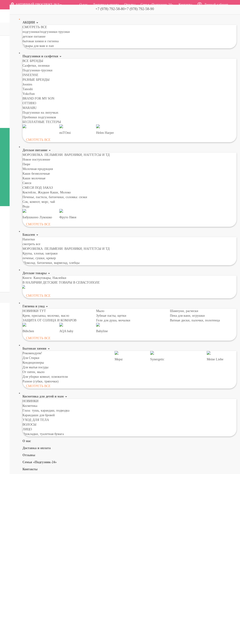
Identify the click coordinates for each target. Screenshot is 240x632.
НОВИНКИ (30, 401)
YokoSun (28, 94)
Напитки (28, 239)
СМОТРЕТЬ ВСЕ (34, 27)
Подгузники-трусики (37, 70)
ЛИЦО (27, 429)
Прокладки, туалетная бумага (43, 434)
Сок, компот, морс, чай (38, 202)
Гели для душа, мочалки (113, 320)
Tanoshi (27, 89)
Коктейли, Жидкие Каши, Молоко (46, 192)
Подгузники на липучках (40, 112)
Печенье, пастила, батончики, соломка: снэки (54, 197)
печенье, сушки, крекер (39, 258)
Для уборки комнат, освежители (45, 376)
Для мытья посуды (35, 367)
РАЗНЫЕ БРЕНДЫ (35, 79)
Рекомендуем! (32, 353)
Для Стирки (30, 358)
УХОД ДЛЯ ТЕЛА (35, 420)
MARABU (29, 108)
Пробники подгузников (39, 117)
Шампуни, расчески (184, 311)
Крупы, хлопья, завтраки (40, 253)
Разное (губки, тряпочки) (40, 381)
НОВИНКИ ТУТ (34, 311)
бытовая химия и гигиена (40, 41)
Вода (25, 206)
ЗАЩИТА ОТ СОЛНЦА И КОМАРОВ (49, 320)
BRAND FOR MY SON (38, 98)
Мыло (100, 311)
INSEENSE (30, 75)
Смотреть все (38, 140)
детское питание (33, 36)
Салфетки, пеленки (36, 65)
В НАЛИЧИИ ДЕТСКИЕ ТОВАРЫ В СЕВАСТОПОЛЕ (61, 282)
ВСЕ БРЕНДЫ (32, 61)
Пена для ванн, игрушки (187, 315)
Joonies (27, 84)
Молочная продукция (37, 169)
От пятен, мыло (33, 372)
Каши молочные (33, 178)
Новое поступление (36, 159)
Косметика (29, 406)
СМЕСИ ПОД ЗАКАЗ (37, 187)
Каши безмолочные (36, 173)
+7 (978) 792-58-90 (141, 9)
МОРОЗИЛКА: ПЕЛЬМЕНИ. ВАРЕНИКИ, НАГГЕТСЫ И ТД (66, 155)
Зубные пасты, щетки (111, 315)
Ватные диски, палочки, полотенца (195, 320)
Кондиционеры (33, 362)
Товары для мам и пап (38, 46)
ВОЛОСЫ (29, 424)
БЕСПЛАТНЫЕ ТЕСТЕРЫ (41, 122)
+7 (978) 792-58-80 (108, 9)
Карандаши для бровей (38, 415)
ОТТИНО (29, 103)
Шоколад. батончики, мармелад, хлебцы (50, 263)
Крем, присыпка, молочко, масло (45, 315)
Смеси (26, 183)
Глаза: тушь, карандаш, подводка (45, 410)
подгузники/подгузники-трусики (46, 32)
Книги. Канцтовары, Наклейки (44, 278)
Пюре (26, 164)
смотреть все (31, 244)
